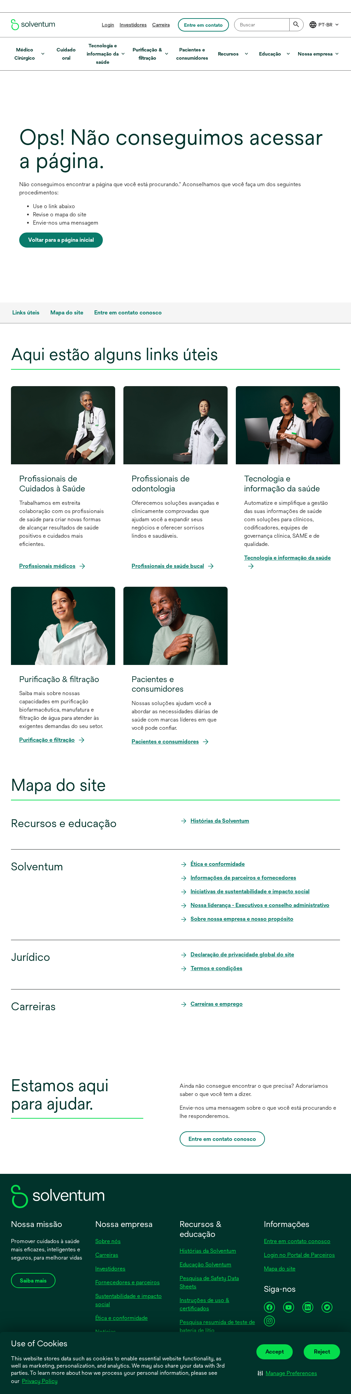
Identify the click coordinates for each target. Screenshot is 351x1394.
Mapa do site (279, 1268)
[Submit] (296, 25)
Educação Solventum (205, 1264)
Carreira (161, 24)
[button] (287, 1373)
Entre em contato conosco (297, 1241)
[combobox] (268, 25)
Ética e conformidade (121, 1318)
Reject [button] (322, 1351)
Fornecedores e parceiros (127, 1282)
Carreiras (106, 1255)
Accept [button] (274, 1351)
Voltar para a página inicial (61, 240)
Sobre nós (108, 1241)
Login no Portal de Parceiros (299, 1255)
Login (108, 24)
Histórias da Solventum (208, 1251)
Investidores (133, 24)
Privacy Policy (40, 1382)
